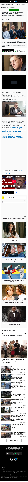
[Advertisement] (14, 155)
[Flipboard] (18, 448)
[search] (1, 1)
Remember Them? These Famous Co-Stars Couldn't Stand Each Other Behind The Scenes (14, 302)
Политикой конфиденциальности (15, 5)
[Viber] (12, 448)
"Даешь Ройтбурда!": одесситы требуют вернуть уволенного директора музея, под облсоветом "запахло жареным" (12, 137)
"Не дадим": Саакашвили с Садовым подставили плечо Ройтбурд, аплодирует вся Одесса (12, 172)
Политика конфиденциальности (8, 462)
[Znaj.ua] (14, 1)
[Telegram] (9, 448)
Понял (14, 9)
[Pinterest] (22, 448)
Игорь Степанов (10, 41)
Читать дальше (14, 440)
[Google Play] (18, 453)
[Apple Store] (10, 453)
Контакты (3, 469)
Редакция (3, 467)
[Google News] (15, 448)
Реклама (3, 465)
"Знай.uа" (10, 135)
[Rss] (6, 448)
